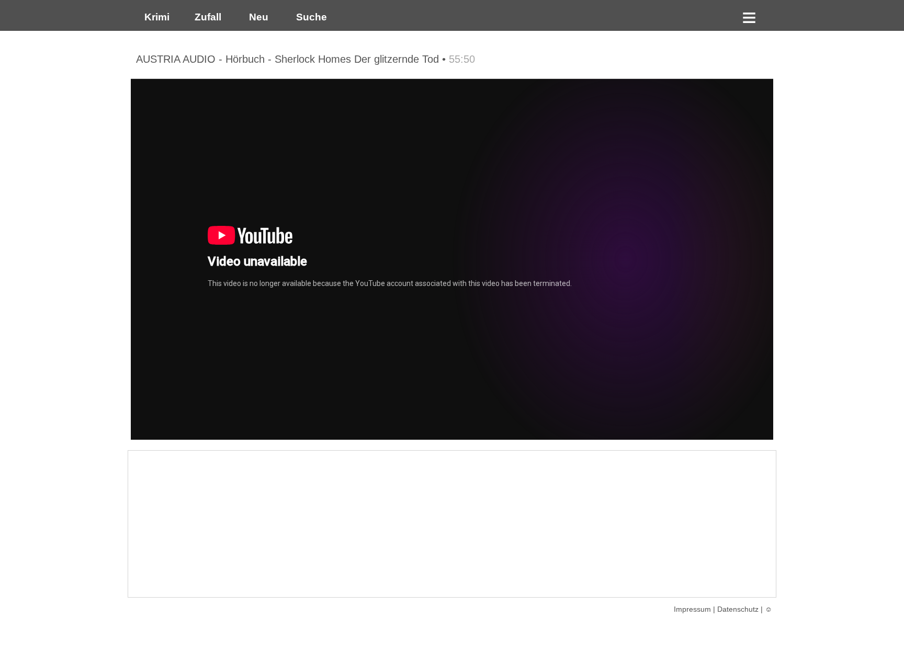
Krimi (154, 17)
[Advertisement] (452, 524)
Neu (257, 17)
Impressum (692, 609)
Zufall (206, 17)
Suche (309, 17)
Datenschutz (738, 609)
